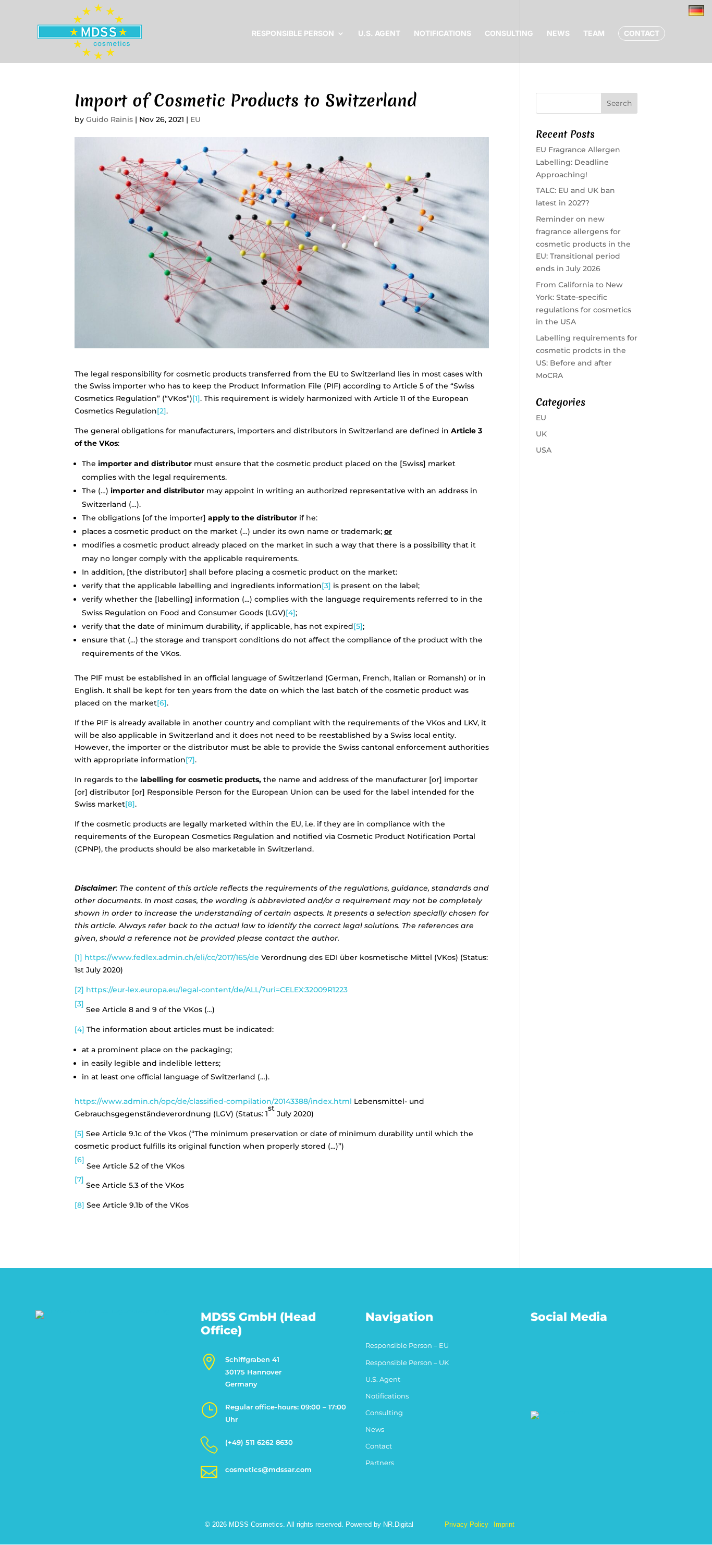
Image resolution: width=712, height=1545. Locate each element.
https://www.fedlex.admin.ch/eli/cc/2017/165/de (171, 957)
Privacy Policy (466, 1524)
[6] (162, 703)
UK (541, 434)
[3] (326, 585)
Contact (641, 33)
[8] (130, 804)
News (558, 34)
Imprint (504, 1524)
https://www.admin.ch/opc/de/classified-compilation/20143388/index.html (213, 1101)
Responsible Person (293, 34)
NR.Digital (398, 1524)
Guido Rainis (109, 119)
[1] (196, 398)
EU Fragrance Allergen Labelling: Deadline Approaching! (578, 162)
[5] (358, 626)
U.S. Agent (379, 34)
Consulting (509, 34)
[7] (190, 759)
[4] (291, 612)
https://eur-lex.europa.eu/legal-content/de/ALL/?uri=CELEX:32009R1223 (217, 989)
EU (195, 119)
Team (594, 34)
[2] (161, 411)
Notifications (442, 34)
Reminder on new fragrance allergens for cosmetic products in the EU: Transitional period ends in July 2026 (583, 243)
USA (543, 450)
